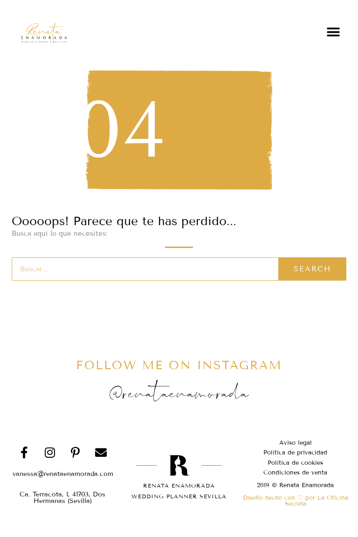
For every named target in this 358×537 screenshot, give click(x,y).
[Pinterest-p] (75, 452)
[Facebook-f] (24, 452)
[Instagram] (50, 452)
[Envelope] (101, 452)
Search (312, 268)
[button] (333, 31)
